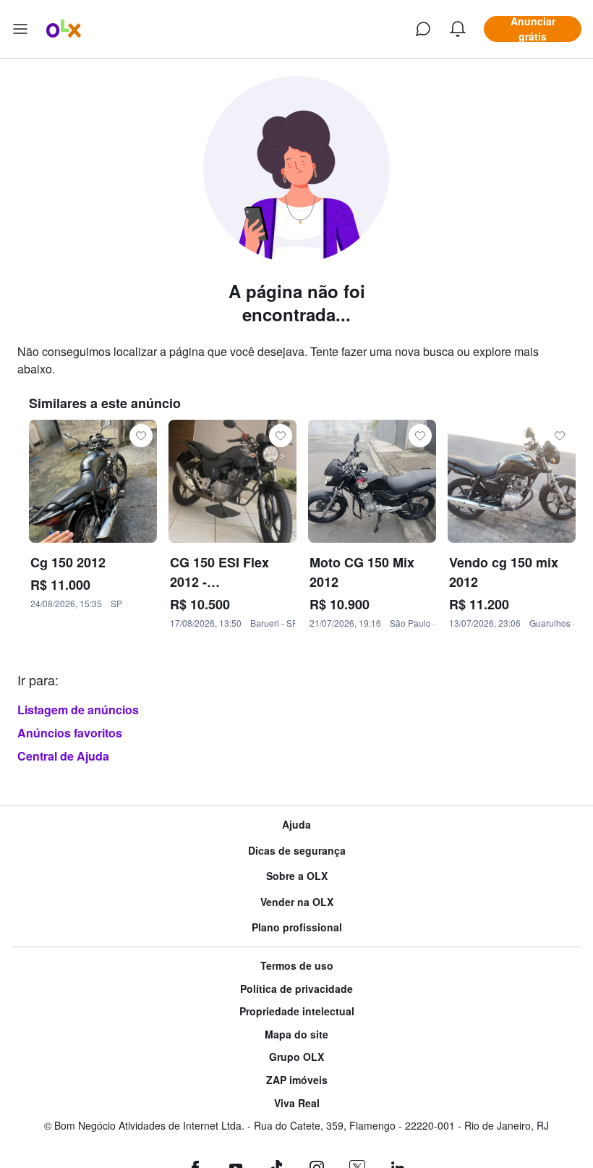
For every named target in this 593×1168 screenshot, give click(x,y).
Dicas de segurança (297, 851)
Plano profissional (297, 927)
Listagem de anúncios (78, 709)
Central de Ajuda (63, 756)
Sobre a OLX (297, 876)
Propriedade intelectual (296, 1011)
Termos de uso (296, 966)
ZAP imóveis (297, 1080)
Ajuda (296, 824)
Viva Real (297, 1103)
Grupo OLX (296, 1057)
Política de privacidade (296, 989)
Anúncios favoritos (69, 732)
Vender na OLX (296, 902)
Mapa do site (296, 1034)
